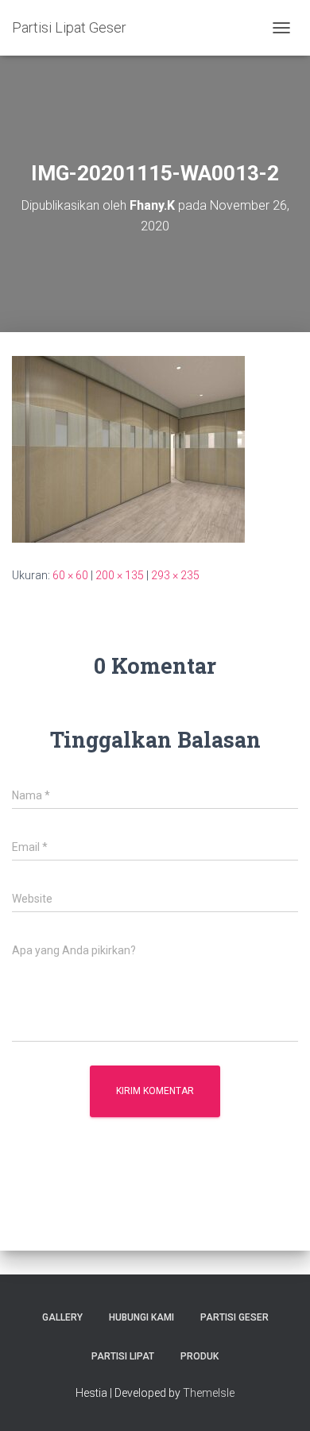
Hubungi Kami (141, 1317)
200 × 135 (119, 575)
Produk (199, 1356)
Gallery (62, 1317)
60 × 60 (70, 575)
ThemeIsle (208, 1393)
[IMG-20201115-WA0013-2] (128, 448)
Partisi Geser (234, 1317)
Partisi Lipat (122, 1356)
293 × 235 (175, 575)
